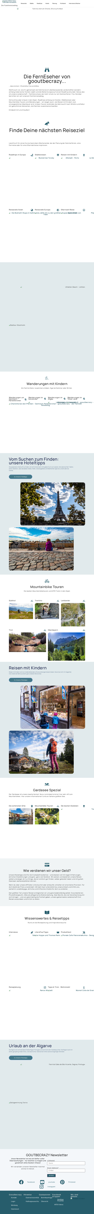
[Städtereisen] (58, 155)
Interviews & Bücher (74, 3)
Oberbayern (53, 630)
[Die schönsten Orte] (32, 806)
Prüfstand (63, 3)
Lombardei (65, 600)
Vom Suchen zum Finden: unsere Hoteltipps (34, 461)
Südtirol (12, 600)
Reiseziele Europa (42, 210)
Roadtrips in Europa (17, 155)
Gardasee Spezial (47, 790)
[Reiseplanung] (45, 987)
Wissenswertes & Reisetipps (47, 918)
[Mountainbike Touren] (47, 581)
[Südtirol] (32, 601)
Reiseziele (24, 3)
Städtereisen (40, 155)
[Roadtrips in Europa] (32, 155)
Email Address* (53, 1168)
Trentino (38, 600)
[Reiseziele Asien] (32, 210)
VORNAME (51, 1160)
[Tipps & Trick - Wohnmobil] (84, 987)
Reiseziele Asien (16, 210)
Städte (32, 3)
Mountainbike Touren (47, 587)
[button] (84, 4)
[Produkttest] (84, 932)
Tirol (11, 630)
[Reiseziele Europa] (58, 210)
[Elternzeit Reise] (84, 210)
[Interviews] (32, 932)
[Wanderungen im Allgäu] (64, 398)
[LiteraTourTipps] (58, 932)
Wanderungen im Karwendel (35, 398)
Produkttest (66, 932)
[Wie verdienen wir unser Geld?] (47, 865)
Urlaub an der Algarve (30, 1046)
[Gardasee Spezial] (47, 784)
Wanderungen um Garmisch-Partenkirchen (16, 399)
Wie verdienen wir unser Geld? (47, 870)
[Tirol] (45, 630)
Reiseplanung (15, 987)
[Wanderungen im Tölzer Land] (84, 398)
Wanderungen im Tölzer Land (74, 398)
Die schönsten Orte (17, 806)
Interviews (13, 932)
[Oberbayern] (84, 630)
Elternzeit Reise (67, 210)
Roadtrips (39, 3)
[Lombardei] (84, 601)
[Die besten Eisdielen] (84, 806)
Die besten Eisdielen (69, 806)
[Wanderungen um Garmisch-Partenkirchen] (25, 399)
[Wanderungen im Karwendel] (45, 398)
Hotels (47, 3)
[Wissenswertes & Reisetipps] (47, 912)
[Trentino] (58, 601)
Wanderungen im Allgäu (55, 398)
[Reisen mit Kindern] (84, 155)
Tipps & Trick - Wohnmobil (59, 987)
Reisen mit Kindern (69, 155)
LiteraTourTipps (41, 932)
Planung (54, 3)
